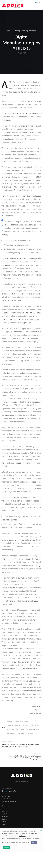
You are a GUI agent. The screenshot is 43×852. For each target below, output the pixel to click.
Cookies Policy (6, 799)
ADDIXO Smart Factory (21, 721)
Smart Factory (32, 30)
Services (4, 811)
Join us (4, 821)
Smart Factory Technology (25, 733)
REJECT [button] (34, 842)
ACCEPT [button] (6, 847)
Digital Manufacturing (13, 30)
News (3, 824)
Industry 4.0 (24, 30)
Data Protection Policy (9, 801)
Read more (22, 836)
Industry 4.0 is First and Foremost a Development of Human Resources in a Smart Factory (20, 745)
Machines (5, 816)
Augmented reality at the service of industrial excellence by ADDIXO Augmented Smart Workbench (25, 758)
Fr (39, 2)
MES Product (10, 729)
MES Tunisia (20, 729)
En (37, 2)
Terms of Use (6, 796)
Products (5, 814)
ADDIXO (9, 721)
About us (4, 819)
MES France (35, 725)
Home (4, 808)
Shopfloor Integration (33, 729)
